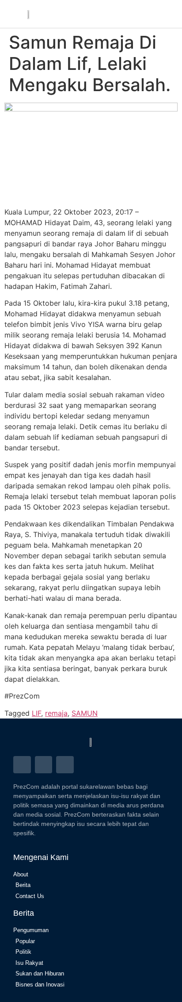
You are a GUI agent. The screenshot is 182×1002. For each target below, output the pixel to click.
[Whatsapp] (44, 765)
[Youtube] (65, 765)
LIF (36, 713)
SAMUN (85, 713)
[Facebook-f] (22, 765)
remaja (56, 713)
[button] (146, 14)
